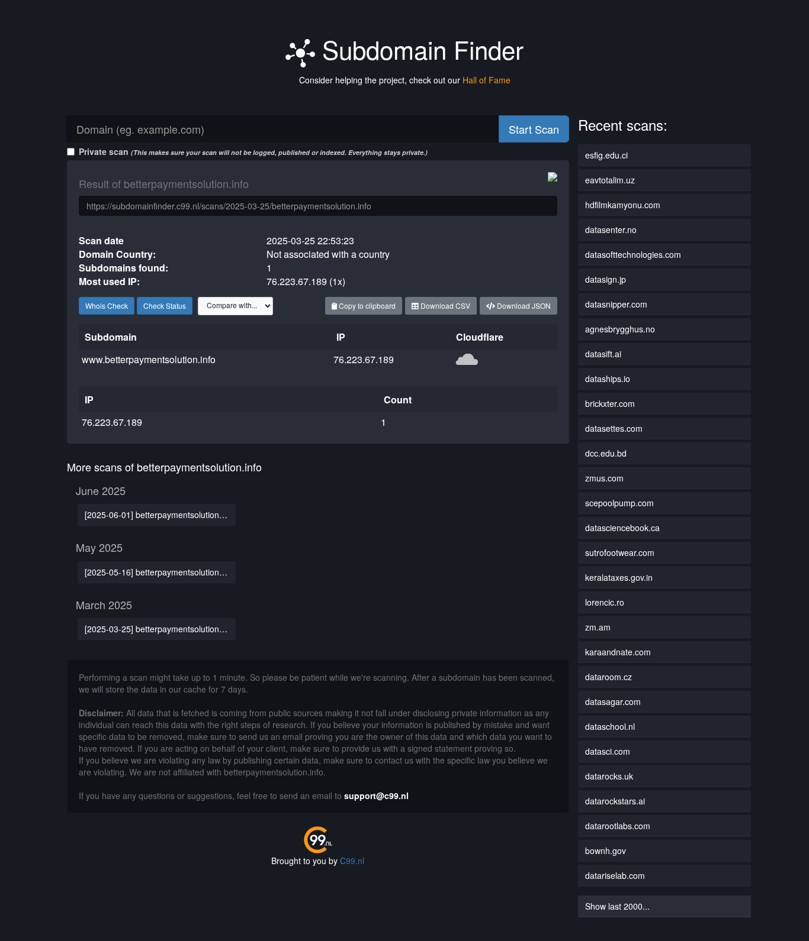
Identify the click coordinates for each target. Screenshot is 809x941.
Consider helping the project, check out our (405, 80)
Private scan (253, 151)
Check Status (164, 305)
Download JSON (523, 305)
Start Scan (534, 129)
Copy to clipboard (366, 305)
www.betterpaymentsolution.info (149, 359)
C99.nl (352, 860)
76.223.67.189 (363, 359)
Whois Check (106, 305)
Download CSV (444, 305)
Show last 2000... (617, 906)
